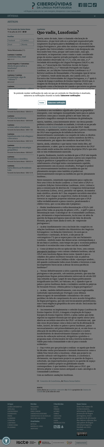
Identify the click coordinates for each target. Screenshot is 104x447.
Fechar (41, 102)
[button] (6, 440)
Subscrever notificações (56, 102)
